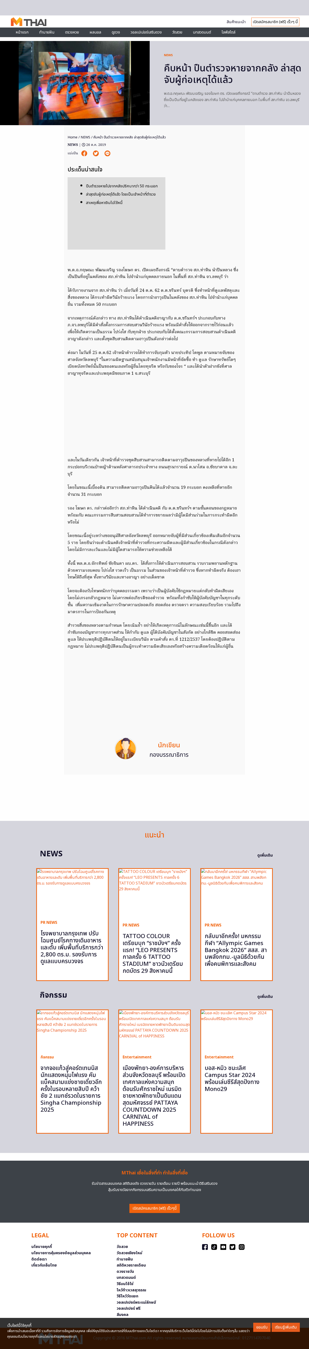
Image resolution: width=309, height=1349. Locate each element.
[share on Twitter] (96, 153)
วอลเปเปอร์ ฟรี (128, 1308)
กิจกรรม (47, 1057)
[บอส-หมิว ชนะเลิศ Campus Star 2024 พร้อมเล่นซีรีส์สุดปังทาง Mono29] (236, 1030)
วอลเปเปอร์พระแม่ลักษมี (136, 1302)
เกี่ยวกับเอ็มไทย (44, 1265)
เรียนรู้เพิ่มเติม (286, 1327)
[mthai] (28, 21)
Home (72, 137)
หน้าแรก (22, 32)
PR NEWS (49, 923)
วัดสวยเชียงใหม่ (129, 1253)
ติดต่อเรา (39, 1259)
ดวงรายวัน (125, 1271)
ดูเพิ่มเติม (265, 855)
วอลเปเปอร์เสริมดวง (146, 32)
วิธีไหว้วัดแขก (127, 1296)
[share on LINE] (107, 153)
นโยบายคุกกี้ (41, 1247)
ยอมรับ (261, 1327)
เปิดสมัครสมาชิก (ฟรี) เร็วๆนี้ (155, 1208)
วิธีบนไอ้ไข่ (125, 1284)
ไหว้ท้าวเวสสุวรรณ (131, 1290)
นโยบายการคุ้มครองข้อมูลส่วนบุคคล (61, 1253)
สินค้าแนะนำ (236, 22)
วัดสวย (177, 32)
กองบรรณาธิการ (169, 755)
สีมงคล (122, 1315)
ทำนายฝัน (47, 32)
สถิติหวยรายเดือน (131, 1265)
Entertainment (137, 1057)
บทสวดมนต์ (202, 32)
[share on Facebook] (85, 153)
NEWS (168, 55)
